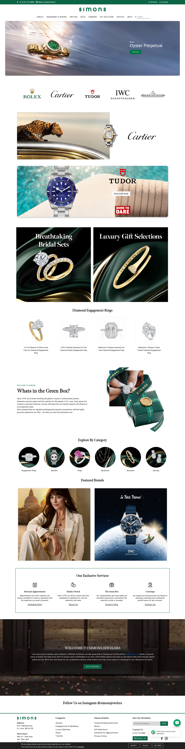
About (130, 17)
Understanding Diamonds (106, 723)
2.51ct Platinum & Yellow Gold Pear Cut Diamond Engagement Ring (36, 350)
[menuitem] (40, 17)
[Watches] (54, 457)
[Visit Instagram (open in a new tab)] (166, 739)
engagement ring (132, 654)
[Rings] (79, 457)
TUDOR (59, 736)
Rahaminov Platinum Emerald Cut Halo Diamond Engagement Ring (111, 348)
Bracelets (131, 471)
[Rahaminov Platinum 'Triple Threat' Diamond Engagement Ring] (149, 331)
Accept (134, 745)
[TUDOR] (92, 94)
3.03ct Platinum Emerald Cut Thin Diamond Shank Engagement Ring (73, 348)
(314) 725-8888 (139, 733)
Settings (158, 745)
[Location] (17, 2)
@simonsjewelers (109, 703)
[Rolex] (175, 10)
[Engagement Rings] (29, 457)
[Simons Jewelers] (92, 9)
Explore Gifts (111, 604)
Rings (80, 471)
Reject (146, 745)
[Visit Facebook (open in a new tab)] (161, 739)
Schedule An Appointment (106, 733)
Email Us (141, 738)
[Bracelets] (130, 457)
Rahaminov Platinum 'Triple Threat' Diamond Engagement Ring (149, 350)
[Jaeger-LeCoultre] (153, 94)
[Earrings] (156, 457)
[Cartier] (62, 94)
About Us (73, 604)
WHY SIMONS (92, 667)
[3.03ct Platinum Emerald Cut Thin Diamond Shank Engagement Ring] (73, 331)
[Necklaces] (105, 457)
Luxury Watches (63, 730)
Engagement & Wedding (57, 17)
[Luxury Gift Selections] (130, 264)
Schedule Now (35, 604)
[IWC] (123, 94)
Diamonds (93, 17)
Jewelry (40, 17)
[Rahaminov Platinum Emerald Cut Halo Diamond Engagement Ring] (111, 331)
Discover (134, 53)
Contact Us (150, 604)
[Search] (135, 17)
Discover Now (121, 194)
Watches (74, 17)
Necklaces (105, 471)
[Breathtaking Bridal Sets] (53, 264)
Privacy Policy (100, 736)
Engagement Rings (29, 471)
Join (164, 724)
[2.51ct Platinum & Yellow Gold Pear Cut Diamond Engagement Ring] (35, 331)
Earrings (156, 471)
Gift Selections (107, 17)
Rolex (83, 17)
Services (120, 17)
